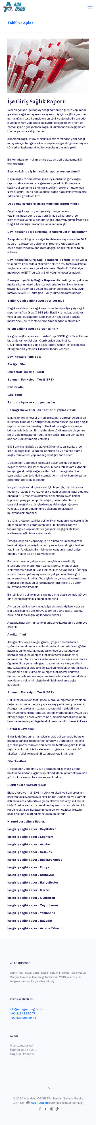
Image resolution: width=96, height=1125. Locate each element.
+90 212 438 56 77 (22, 1013)
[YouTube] (46, 1109)
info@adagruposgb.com (26, 1009)
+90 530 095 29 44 (23, 1017)
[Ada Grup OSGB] (14, 6)
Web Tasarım (39, 1102)
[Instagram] (52, 1109)
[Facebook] (40, 1109)
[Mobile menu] (90, 7)
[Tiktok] (57, 1109)
